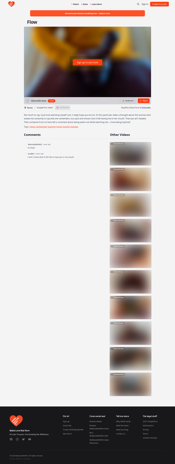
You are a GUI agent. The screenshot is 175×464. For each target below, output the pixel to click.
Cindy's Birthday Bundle (73, 429)
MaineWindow (38, 100)
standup (74, 126)
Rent (145, 100)
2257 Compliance (150, 421)
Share (85, 4)
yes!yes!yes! (41, 126)
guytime (52, 126)
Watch (76, 4)
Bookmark (129, 100)
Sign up (66, 421)
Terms (145, 433)
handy (59, 126)
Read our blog (122, 429)
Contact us (120, 433)
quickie (66, 126)
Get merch (67, 433)
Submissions (148, 425)
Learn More (97, 4)
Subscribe (67, 425)
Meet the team (122, 425)
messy (32, 126)
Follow (51, 101)
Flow (32, 22)
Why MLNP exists (123, 421)
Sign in (145, 4)
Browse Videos (96, 421)
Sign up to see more (87, 62)
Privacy (146, 429)
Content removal (150, 438)
